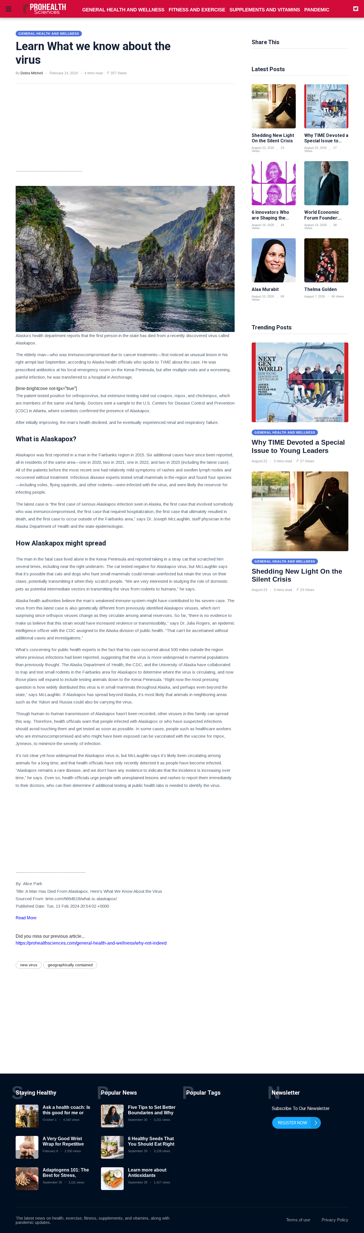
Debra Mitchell (31, 73)
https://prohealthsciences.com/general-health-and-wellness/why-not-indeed (91, 943)
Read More (26, 917)
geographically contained (70, 965)
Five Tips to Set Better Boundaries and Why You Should (151, 1113)
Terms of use (298, 1219)
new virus (28, 965)
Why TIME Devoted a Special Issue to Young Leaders (298, 446)
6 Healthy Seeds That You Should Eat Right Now (151, 1144)
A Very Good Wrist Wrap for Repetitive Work (63, 1144)
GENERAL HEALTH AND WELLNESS (123, 10)
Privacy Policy (335, 1219)
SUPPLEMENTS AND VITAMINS (264, 10)
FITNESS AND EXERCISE (197, 10)
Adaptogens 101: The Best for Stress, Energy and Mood (66, 1175)
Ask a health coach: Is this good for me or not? (66, 1113)
